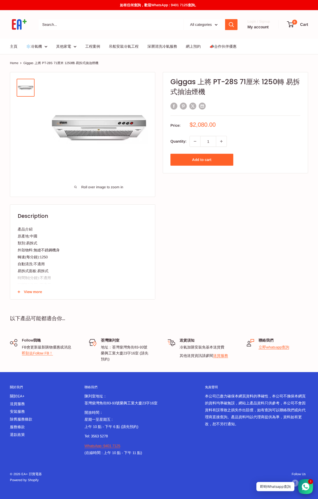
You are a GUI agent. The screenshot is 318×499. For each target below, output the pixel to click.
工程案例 (92, 46)
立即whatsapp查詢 (274, 347)
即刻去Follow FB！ (37, 353)
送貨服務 (220, 355)
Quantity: (178, 141)
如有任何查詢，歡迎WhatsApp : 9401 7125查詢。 (159, 5)
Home (14, 63)
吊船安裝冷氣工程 (124, 46)
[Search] (231, 24)
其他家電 (63, 46)
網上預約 (193, 46)
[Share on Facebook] (173, 106)
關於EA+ (17, 396)
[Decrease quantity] (195, 141)
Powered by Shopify (24, 480)
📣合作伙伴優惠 (223, 46)
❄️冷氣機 (34, 46)
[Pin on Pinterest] (183, 106)
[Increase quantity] (221, 141)
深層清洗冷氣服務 (162, 46)
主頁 (13, 46)
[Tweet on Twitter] (192, 106)
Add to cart (201, 159)
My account (258, 27)
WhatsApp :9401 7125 (102, 446)
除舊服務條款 (21, 419)
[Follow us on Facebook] (295, 483)
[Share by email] (202, 106)
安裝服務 (17, 411)
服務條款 (17, 427)
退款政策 (17, 434)
